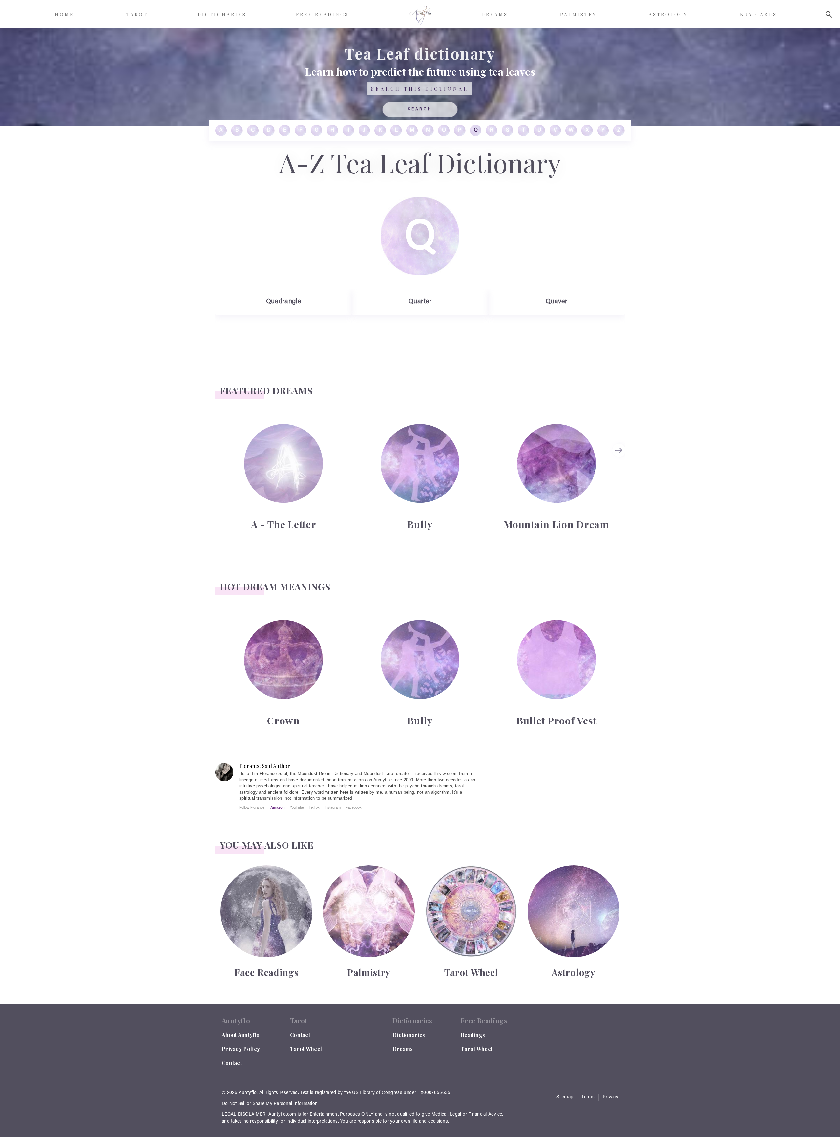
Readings (473, 1034)
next (620, 450)
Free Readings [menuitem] (322, 14)
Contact (232, 1062)
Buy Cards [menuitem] (758, 14)
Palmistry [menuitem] (578, 14)
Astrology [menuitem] (668, 14)
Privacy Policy (241, 1049)
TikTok (314, 807)
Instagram (333, 807)
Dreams (402, 1049)
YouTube (297, 807)
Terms (588, 1097)
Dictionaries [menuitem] (222, 14)
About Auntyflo (241, 1034)
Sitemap (564, 1097)
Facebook (354, 807)
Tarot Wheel (306, 1049)
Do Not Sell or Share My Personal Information (270, 1104)
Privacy (610, 1097)
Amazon (277, 807)
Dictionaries (408, 1034)
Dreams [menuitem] (494, 14)
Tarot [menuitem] (137, 14)
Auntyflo (248, 1093)
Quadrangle (283, 301)
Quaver (556, 301)
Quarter (420, 301)
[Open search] (829, 14)
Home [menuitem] (64, 14)
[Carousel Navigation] (620, 476)
